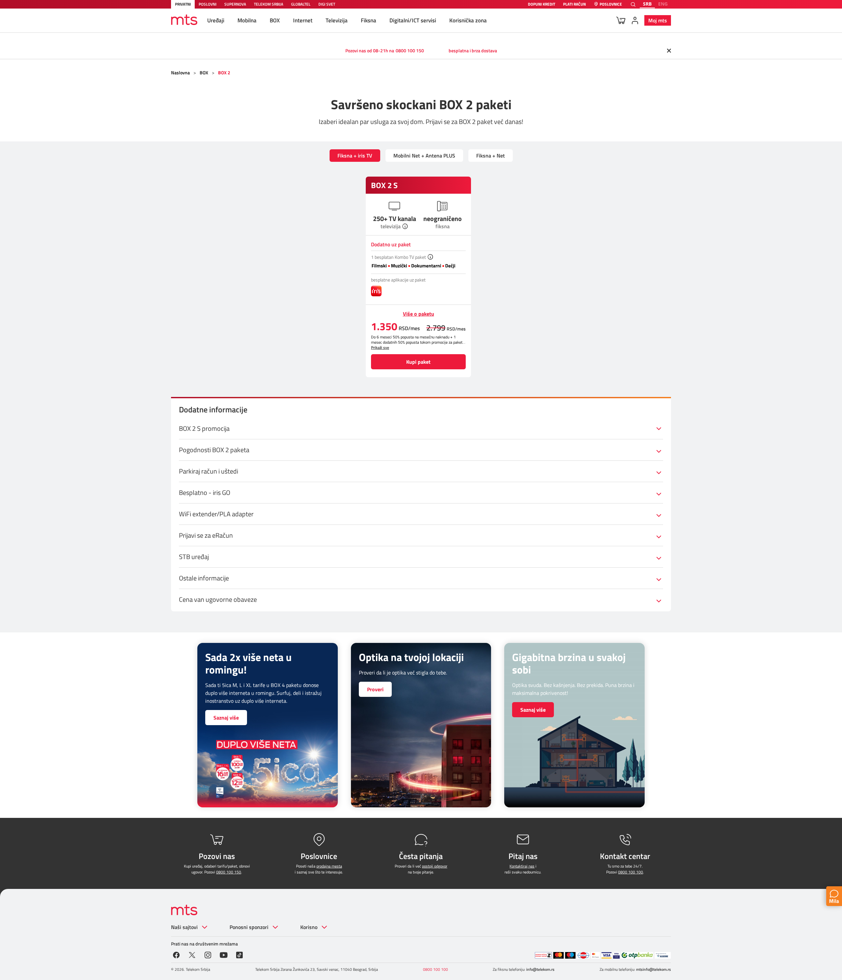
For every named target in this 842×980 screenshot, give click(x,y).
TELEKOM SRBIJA (268, 4)
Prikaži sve (380, 347)
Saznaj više (226, 718)
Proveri (375, 689)
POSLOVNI (207, 4)
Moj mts (657, 20)
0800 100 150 (410, 50)
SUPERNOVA (235, 4)
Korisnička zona (468, 20)
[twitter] (192, 954)
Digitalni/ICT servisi (412, 20)
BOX (275, 20)
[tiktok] (239, 954)
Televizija (337, 20)
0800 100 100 (630, 872)
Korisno (308, 927)
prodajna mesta (329, 866)
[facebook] (176, 954)
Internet (302, 20)
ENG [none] (663, 4)
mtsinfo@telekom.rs (653, 969)
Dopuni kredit (541, 4)
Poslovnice (611, 4)
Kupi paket (418, 362)
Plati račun (574, 4)
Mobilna (247, 20)
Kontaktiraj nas (521, 866)
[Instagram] (208, 954)
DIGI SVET (326, 4)
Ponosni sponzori (249, 927)
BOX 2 (224, 72)
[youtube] (223, 954)
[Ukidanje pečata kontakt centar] (543, 955)
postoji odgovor (434, 866)
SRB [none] (647, 4)
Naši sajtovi (184, 927)
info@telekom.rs (540, 969)
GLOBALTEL (300, 4)
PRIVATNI (183, 4)
